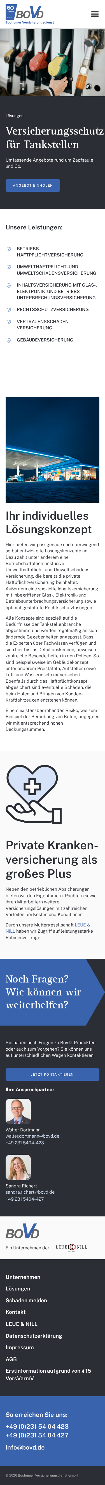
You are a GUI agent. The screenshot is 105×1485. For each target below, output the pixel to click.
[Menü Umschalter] (95, 14)
